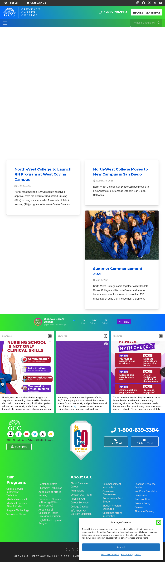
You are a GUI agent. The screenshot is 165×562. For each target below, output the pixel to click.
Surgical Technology (17, 510)
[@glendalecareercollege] (38, 322)
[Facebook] (143, 2)
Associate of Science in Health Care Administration (50, 513)
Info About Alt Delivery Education (81, 512)
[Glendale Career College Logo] (21, 12)
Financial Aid (78, 498)
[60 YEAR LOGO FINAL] (81, 441)
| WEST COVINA (40, 556)
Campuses (141, 495)
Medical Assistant (16, 499)
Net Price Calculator (146, 491)
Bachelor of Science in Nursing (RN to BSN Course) (50, 502)
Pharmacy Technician (50, 488)
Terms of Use (142, 499)
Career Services (80, 502)
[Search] (158, 23)
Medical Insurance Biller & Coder (16, 505)
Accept (121, 547)
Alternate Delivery (145, 511)
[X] (149, 2)
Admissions (77, 490)
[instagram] (10, 434)
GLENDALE (21, 556)
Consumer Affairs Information (112, 514)
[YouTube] (160, 2)
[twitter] (42, 434)
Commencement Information (111, 485)
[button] (158, 522)
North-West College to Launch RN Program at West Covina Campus (43, 174)
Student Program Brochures (111, 507)
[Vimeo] (155, 2)
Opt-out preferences (110, 554)
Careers (139, 507)
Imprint (138, 554)
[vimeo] (34, 434)
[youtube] (26, 434)
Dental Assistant (48, 484)
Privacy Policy (127, 554)
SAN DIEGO (61, 556)
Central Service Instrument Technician (15, 492)
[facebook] (18, 434)
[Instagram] (137, 3)
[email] (51, 434)
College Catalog (79, 506)
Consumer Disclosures (109, 493)
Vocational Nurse (16, 514)
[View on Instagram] (50, 336)
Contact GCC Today (81, 494)
